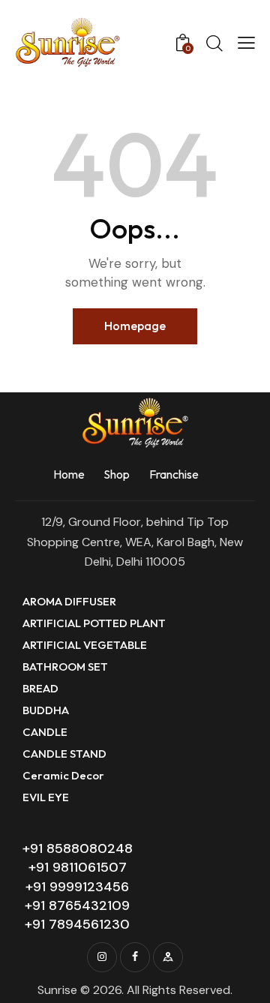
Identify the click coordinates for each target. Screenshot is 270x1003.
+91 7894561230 (77, 924)
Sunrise (57, 990)
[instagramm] (102, 957)
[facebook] (135, 957)
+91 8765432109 (77, 905)
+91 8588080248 (77, 848)
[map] (168, 957)
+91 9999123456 (77, 887)
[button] (246, 43)
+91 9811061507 (77, 867)
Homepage (135, 325)
